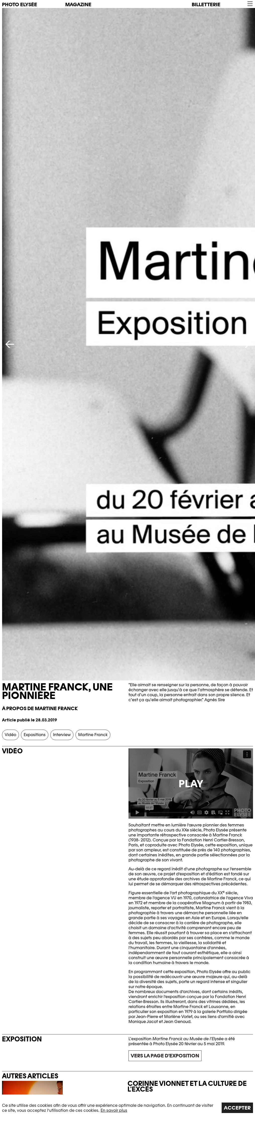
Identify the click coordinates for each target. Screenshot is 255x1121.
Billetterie (206, 4)
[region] (127, 1108)
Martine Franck (93, 734)
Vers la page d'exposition (165, 1056)
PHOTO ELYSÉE (19, 4)
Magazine (78, 4)
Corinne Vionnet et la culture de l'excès (187, 1086)
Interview (62, 734)
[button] (249, 3)
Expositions (35, 734)
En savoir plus (114, 1110)
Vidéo (10, 734)
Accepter (237, 1108)
